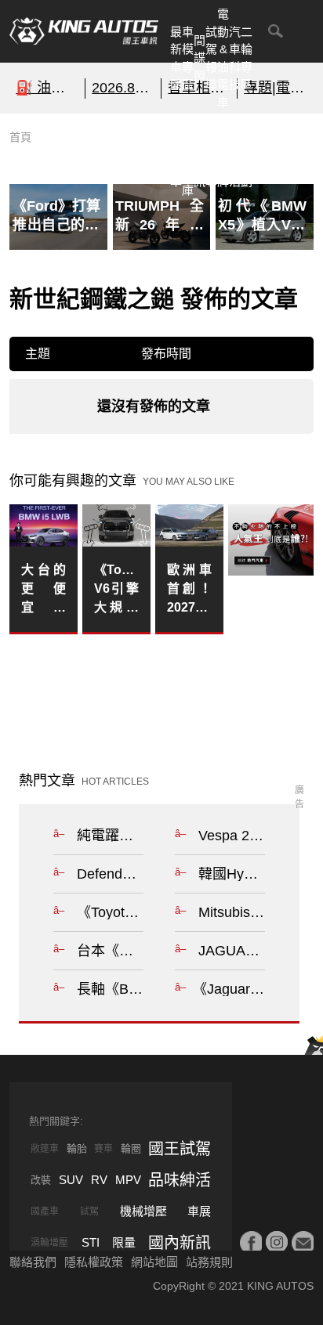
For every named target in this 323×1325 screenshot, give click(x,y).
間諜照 (199, 58)
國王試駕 (179, 1148)
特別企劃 (246, 154)
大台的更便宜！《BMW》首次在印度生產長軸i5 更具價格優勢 (43, 590)
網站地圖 (154, 1262)
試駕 (89, 1211)
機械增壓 (143, 1211)
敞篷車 (45, 1148)
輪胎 (77, 1148)
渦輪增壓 (49, 1242)
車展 (199, 1211)
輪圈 (131, 1148)
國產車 (45, 1211)
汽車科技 (235, 58)
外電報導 (211, 154)
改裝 (41, 1180)
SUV (71, 1179)
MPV (128, 1179)
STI (91, 1242)
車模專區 (188, 58)
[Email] (303, 1242)
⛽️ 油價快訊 (47, 88)
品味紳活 (235, 154)
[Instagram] (277, 1242)
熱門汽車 (176, 154)
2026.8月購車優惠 (123, 88)
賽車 (103, 1148)
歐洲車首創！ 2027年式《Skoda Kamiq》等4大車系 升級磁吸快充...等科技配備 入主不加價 (189, 590)
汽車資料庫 (188, 155)
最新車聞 (176, 58)
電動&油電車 (223, 58)
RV (99, 1179)
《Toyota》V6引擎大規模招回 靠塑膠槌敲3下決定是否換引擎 (116, 590)
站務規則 (209, 1262)
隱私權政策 (93, 1262)
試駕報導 (211, 58)
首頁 (20, 137)
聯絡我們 (32, 1262)
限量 (124, 1242)
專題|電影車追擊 (275, 88)
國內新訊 (199, 154)
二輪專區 (246, 58)
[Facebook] (251, 1242)
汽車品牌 (223, 154)
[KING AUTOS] (83, 31)
